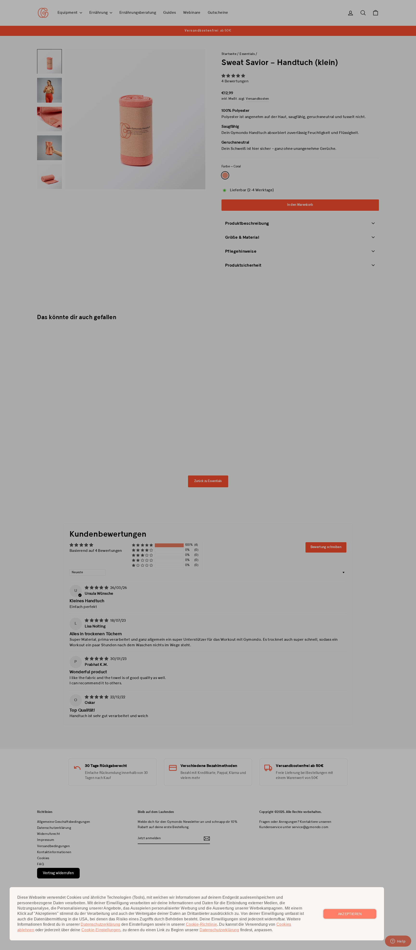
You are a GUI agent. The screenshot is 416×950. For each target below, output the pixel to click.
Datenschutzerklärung (100, 924)
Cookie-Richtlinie (201, 924)
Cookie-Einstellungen (100, 930)
